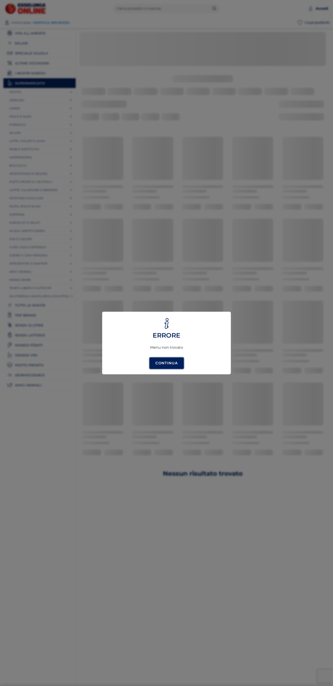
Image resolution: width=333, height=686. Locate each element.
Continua (166, 363)
